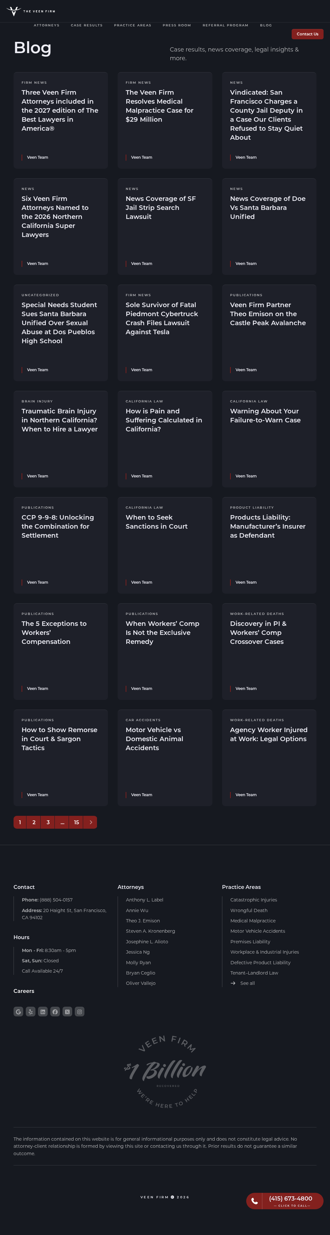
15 (76, 822)
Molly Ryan (138, 962)
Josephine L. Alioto (147, 941)
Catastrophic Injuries (253, 900)
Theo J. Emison (143, 921)
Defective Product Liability (260, 962)
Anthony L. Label (144, 900)
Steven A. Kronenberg (150, 931)
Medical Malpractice (253, 921)
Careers (24, 990)
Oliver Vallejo (141, 983)
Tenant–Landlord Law (254, 973)
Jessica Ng (138, 952)
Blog (266, 25)
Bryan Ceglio (140, 973)
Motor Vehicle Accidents (257, 931)
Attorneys (47, 25)
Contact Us (307, 33)
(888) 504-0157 (47, 900)
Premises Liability (250, 941)
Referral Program (226, 25)
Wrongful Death (248, 910)
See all (247, 983)
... (62, 822)
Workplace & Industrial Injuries (264, 952)
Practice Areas (132, 25)
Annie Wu (137, 910)
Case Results (87, 25)
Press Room (177, 25)
